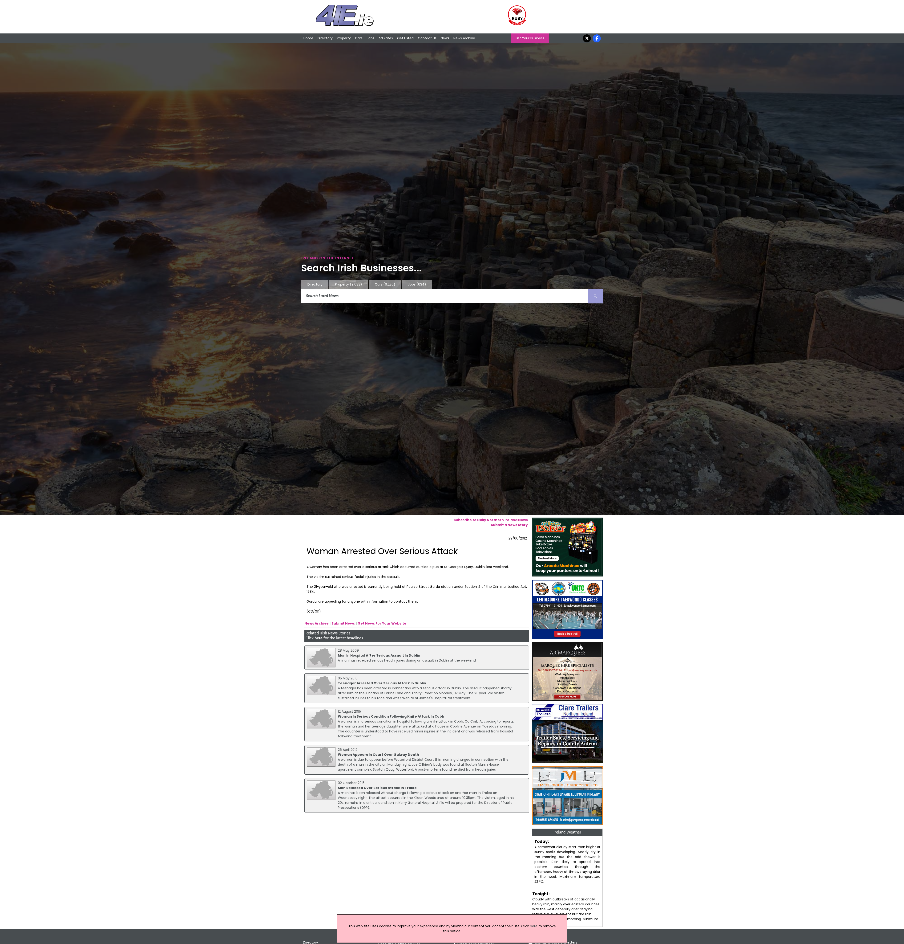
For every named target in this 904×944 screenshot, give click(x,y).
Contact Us (427, 38)
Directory (325, 38)
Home (308, 38)
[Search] (595, 296)
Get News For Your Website (382, 623)
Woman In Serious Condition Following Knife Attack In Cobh (391, 716)
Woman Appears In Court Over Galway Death (378, 754)
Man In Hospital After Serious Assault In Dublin (379, 655)
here (319, 638)
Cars (359, 38)
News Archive (464, 38)
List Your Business (530, 38)
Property (344, 38)
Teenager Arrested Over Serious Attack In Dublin (382, 683)
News (445, 38)
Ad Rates (386, 38)
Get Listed (405, 38)
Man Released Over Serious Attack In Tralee (377, 787)
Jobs (370, 38)
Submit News (343, 623)
